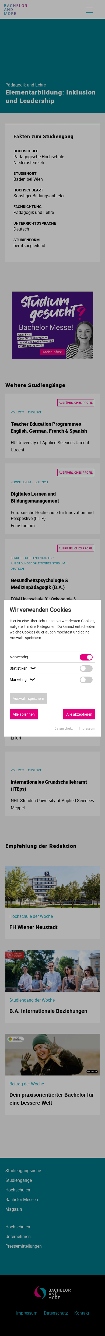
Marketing (23, 679)
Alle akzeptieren (79, 714)
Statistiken (23, 668)
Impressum (87, 728)
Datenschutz (64, 728)
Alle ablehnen (24, 714)
